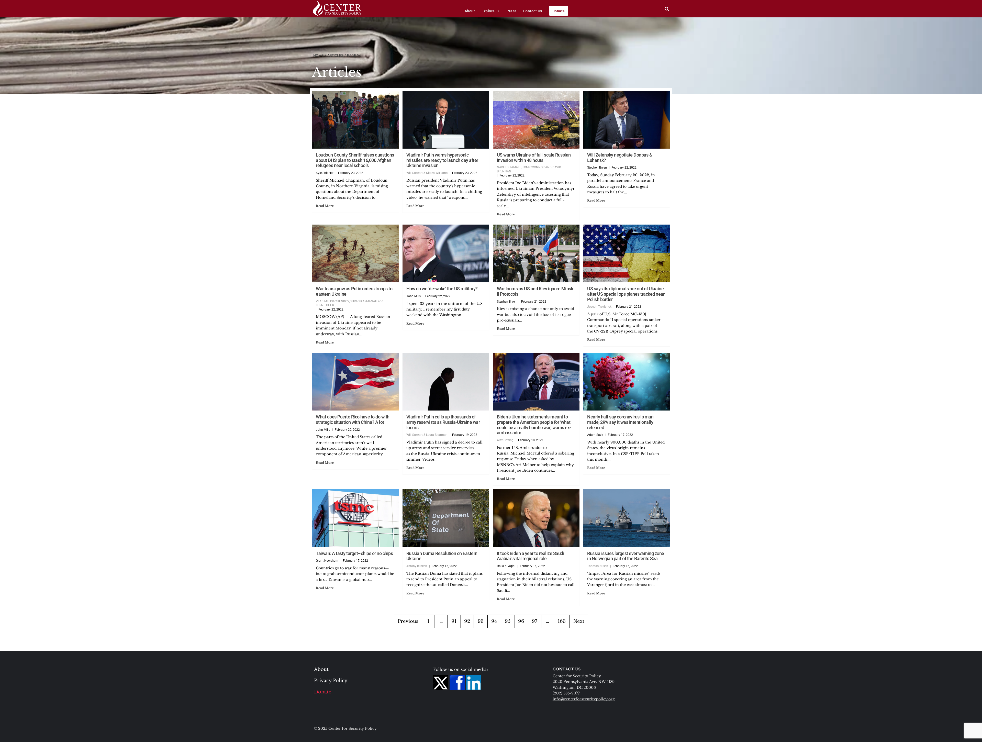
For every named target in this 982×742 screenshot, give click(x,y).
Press (512, 11)
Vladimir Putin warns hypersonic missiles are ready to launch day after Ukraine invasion (442, 160)
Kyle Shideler (324, 173)
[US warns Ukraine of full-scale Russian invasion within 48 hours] (536, 120)
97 (534, 621)
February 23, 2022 (350, 173)
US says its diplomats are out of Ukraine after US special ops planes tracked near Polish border (625, 294)
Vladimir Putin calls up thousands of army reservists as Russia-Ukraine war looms (443, 422)
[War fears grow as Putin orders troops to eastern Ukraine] (355, 253)
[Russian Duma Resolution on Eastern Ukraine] (446, 518)
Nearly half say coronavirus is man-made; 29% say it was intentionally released (621, 422)
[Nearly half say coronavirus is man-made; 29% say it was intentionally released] (626, 382)
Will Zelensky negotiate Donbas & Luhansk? (619, 157)
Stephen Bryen (597, 167)
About (470, 11)
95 (507, 621)
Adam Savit (595, 435)
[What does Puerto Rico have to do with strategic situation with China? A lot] (355, 382)
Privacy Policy (331, 680)
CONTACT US (567, 669)
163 (562, 621)
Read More (325, 206)
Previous (408, 621)
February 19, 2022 (464, 435)
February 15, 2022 (625, 566)
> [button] (667, 8)
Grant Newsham (327, 560)
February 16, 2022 (444, 566)
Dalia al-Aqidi (506, 566)
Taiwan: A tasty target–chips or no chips (354, 553)
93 (481, 621)
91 (453, 621)
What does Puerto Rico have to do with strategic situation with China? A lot (352, 419)
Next (578, 621)
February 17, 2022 (620, 435)
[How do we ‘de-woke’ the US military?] (446, 253)
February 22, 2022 (512, 175)
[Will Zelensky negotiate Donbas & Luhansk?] (626, 120)
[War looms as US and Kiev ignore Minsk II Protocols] (536, 253)
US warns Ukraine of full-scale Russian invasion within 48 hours (534, 157)
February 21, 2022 (533, 301)
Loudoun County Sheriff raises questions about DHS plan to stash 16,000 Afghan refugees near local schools (355, 160)
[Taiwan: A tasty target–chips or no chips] (355, 518)
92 (467, 621)
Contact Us (532, 11)
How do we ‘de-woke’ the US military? (442, 288)
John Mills (413, 296)
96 (521, 621)
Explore (488, 11)
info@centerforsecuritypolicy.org (584, 699)
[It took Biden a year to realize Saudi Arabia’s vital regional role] (536, 518)
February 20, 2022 (347, 429)
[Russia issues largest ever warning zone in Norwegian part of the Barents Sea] (626, 518)
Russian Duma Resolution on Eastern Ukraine (441, 556)
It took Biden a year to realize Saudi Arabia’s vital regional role (530, 556)
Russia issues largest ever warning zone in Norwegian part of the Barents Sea (625, 556)
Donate (558, 11)
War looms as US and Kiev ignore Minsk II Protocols (535, 291)
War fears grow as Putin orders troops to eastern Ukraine (354, 291)
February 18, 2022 (530, 440)
